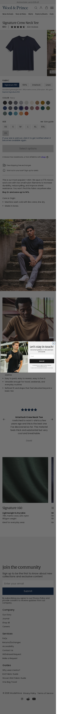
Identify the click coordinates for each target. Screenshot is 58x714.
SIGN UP (41, 361)
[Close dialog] (53, 343)
